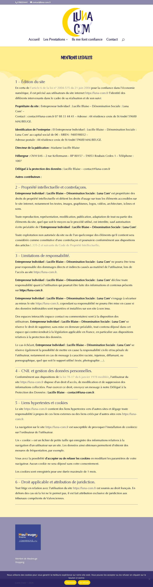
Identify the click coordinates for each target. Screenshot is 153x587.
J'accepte (70, 582)
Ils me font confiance (87, 39)
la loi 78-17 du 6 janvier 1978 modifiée (84, 377)
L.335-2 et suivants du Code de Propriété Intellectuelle (64, 245)
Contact (112, 39)
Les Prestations (54, 39)
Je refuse (84, 582)
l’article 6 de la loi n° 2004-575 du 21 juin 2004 (60, 88)
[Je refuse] (149, 579)
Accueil (34, 39)
